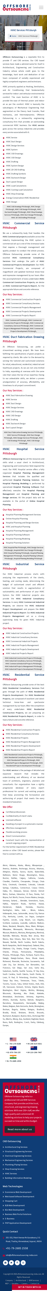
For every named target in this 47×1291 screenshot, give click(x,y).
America (6, 868)
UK (4, 987)
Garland (14, 900)
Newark (6, 942)
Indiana (41, 910)
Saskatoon (7, 971)
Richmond (7, 961)
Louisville (23, 923)
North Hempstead (24, 945)
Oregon (41, 948)
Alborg (15, 1019)
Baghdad (34, 1019)
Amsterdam (19, 996)
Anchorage (23, 868)
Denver (26, 891)
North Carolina (24, 942)
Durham (12, 894)
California (31, 878)
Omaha (19, 948)
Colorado (31, 884)
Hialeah (18, 907)
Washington (7, 990)
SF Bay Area (38, 971)
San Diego (17, 968)
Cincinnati (12, 884)
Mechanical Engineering (28, 107)
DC (10, 891)
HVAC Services (11, 1173)
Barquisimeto (18, 1003)
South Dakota (22, 974)
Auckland (26, 1019)
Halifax (5, 904)
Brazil (13, 1012)
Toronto (6, 984)
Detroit (33, 891)
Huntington (7, 910)
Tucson (13, 984)
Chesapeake (25, 881)
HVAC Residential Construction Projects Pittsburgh (23, 754)
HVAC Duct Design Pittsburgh (31, 215)
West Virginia (20, 990)
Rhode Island (38, 958)
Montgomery (31, 932)
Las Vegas (29, 916)
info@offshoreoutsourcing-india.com (21, 1255)
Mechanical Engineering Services (19, 1160)
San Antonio (18, 964)
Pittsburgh (14, 955)
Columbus (14, 888)
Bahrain (31, 1000)
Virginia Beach (38, 987)
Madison (40, 923)
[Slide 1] (19, 46)
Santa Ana (39, 968)
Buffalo (14, 878)
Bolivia (22, 1009)
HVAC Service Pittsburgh (16, 435)
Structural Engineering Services (18, 1151)
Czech (26, 1022)
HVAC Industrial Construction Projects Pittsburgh (23, 658)
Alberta (9, 1019)
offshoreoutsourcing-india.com (29, 1274)
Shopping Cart (11, 1201)
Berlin (31, 1006)
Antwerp (29, 996)
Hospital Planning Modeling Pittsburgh (28, 558)
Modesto (13, 932)
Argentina (40, 996)
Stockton (33, 977)
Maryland (12, 926)
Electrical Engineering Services (18, 1156)
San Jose (28, 968)
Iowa (15, 913)
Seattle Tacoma (25, 971)
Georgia (41, 897)
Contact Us (34, 1283)
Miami (33, 926)
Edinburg (40, 1022)
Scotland (6, 923)
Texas (33, 980)
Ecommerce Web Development (18, 1192)
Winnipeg (40, 990)
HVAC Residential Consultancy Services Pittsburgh (23, 757)
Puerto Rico (39, 955)
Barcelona (7, 1003)
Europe (5, 1025)
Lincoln (14, 920)
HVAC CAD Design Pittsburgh (25, 209)
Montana (21, 932)
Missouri (6, 932)
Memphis (20, 926)
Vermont (19, 987)
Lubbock (32, 923)
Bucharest (7, 1016)
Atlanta (15, 872)
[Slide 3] (28, 46)
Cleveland (22, 884)
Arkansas (40, 868)
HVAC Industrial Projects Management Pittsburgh (23, 666)
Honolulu (29, 907)
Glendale (23, 900)
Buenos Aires (26, 1016)
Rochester (25, 961)
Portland (29, 955)
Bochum (6, 1009)
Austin (30, 872)
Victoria (28, 987)
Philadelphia (39, 952)
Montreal (40, 932)
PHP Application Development (18, 1223)
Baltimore (6, 875)
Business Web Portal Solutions (18, 1214)
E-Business (9, 1218)
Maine (5, 926)
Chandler (6, 881)
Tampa (41, 977)
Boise (41, 875)
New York (26, 939)
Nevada (24, 936)
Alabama (12, 865)
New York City (38, 939)
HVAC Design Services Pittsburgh (25, 438)
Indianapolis (7, 913)
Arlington (6, 872)
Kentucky (11, 916)
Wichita (31, 990)
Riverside (15, 961)
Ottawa (15, 952)
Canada (41, 878)
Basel (41, 1019)
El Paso (29, 894)
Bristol (31, 1012)
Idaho (17, 910)
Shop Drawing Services (14, 1169)
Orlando (6, 952)
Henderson (7, 907)
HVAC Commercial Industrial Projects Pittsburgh (23, 663)
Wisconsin (7, 993)
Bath (11, 1022)
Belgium (12, 1006)
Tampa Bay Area (10, 980)
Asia (20, 1019)
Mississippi (39, 929)
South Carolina (9, 974)
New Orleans (15, 939)
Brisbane (22, 1012)
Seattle (15, 971)
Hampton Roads (18, 904)
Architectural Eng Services (16, 1147)
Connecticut (25, 888)
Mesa (28, 926)
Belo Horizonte (22, 1006)
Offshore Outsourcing (17, 346)
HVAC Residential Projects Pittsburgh (21, 760)
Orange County (29, 948)
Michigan (40, 926)
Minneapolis (18, 929)
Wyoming (17, 993)
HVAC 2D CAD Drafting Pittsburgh (23, 217)
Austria (22, 1000)
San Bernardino (32, 964)
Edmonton (21, 894)
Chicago (35, 881)
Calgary (22, 878)
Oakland (36, 945)
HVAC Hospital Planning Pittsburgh (16, 553)
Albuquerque (38, 865)
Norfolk (13, 942)
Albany (27, 865)
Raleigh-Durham (17, 958)
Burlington (18, 1022)
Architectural (21, 1280)
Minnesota (29, 929)
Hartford (32, 904)
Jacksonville (22, 913)
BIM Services (34, 1280)
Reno (28, 958)
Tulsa (19, 984)
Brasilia (5, 1012)
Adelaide (40, 993)
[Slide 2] (23, 46)
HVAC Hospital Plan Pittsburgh (15, 547)
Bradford (40, 1009)
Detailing (15, 1283)
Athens (6, 1000)
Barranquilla (31, 1003)
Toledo (41, 980)
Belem (5, 1006)
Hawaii (41, 904)
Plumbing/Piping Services (16, 1164)
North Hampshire (9, 945)
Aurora (22, 872)
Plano (22, 955)
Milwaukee (7, 929)
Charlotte (15, 881)
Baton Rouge (18, 875)
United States (28, 984)
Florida (36, 894)
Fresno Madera (31, 897)
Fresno (21, 897)
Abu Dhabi (29, 993)
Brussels (40, 1012)
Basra (5, 1022)
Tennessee (24, 980)
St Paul (12, 977)
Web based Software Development (19, 1196)
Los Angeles (38, 920)
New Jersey (34, 936)
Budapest (16, 1016)
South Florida (35, 974)
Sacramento (35, 961)
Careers (24, 1283)
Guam (41, 900)
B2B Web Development (15, 1205)
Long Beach (24, 920)
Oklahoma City (9, 948)
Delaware (17, 891)
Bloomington (32, 875)
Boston (6, 878)
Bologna (31, 1009)
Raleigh (6, 958)
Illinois (32, 910)
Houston (40, 907)
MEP (7, 1283)
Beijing (41, 1003)
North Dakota (38, 942)
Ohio (42, 945)
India (24, 910)
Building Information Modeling (18, 1178)
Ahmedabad (7, 996)
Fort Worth (13, 897)
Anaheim (14, 868)
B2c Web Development (14, 1210)
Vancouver (11, 987)
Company (9, 1280)
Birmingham (39, 1006)
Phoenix (6, 955)
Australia (14, 1000)
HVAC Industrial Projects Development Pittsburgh (23, 669)
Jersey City (33, 913)
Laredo (20, 916)
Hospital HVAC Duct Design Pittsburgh (28, 550)
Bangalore (40, 1000)
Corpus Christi (38, 888)
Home (14, 36)
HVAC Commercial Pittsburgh (16, 320)
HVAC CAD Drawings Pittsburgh (18, 206)
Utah (37, 984)
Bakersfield (39, 872)
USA (42, 984)
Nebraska (15, 936)
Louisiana (15, 923)
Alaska (20, 865)
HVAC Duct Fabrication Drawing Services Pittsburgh (23, 432)
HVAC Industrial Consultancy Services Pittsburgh (23, 661)
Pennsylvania (26, 952)
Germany (6, 900)
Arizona (32, 868)
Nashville (6, 936)
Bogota (15, 1009)
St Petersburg (22, 977)
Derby (33, 1022)
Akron (5, 865)
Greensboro (33, 900)
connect (12, 854)
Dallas (5, 891)
